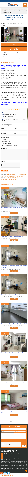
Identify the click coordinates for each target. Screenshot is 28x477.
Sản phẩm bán (14, 9)
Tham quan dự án (6, 141)
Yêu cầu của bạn (5, 137)
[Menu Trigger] (25, 5)
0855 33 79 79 (9, 456)
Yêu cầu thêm (4, 148)
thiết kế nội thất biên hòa (8, 469)
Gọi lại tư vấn (5, 139)
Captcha (3, 161)
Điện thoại (3, 133)
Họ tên (2, 128)
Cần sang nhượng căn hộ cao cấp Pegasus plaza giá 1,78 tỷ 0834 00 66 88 (14, 17)
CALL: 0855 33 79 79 (6, 475)
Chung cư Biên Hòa (6, 9)
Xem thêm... (14, 213)
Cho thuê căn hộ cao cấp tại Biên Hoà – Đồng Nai (14, 5)
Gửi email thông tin (6, 143)
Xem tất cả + (14, 421)
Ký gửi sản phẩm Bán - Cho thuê (9, 145)
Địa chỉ (15, 133)
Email (15, 128)
